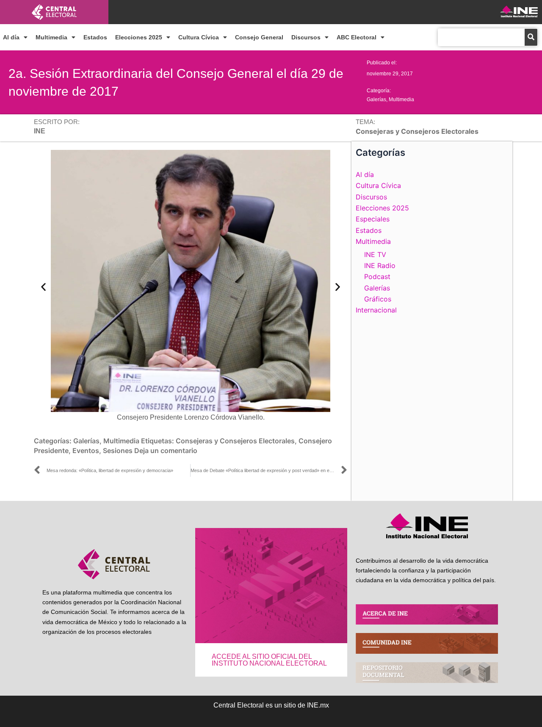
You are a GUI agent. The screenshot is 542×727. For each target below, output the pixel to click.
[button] (43, 286)
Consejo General (259, 37)
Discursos (306, 37)
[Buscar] (531, 37)
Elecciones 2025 (138, 37)
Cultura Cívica (198, 37)
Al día (11, 37)
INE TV (375, 254)
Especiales (373, 219)
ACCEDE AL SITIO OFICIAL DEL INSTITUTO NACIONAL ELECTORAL (269, 660)
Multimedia (51, 37)
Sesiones (118, 450)
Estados (95, 37)
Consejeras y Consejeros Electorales (235, 441)
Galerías (376, 99)
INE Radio (379, 265)
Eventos (85, 450)
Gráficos (377, 299)
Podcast (377, 276)
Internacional (376, 310)
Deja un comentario (165, 450)
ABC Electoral (356, 37)
